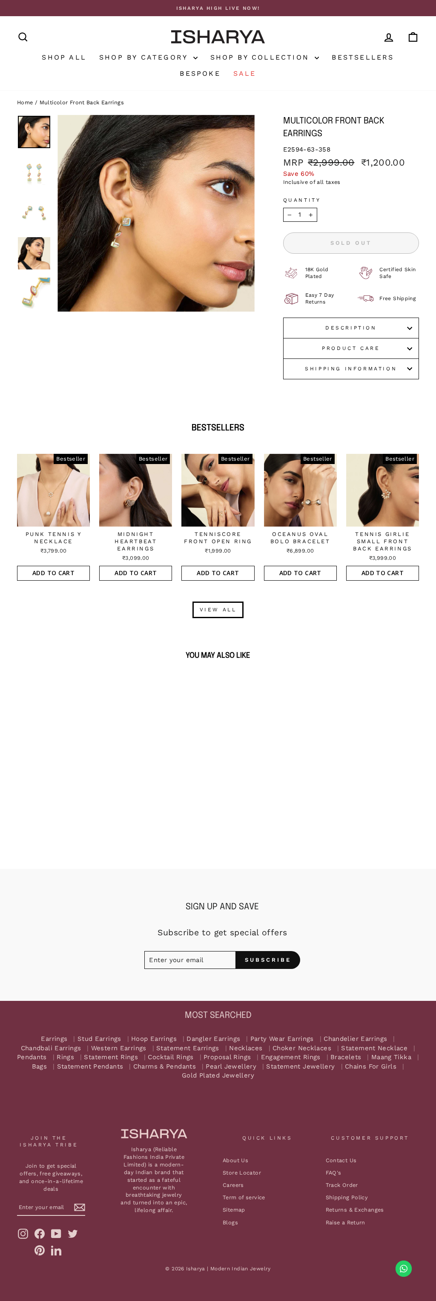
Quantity (302, 200)
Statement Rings (111, 1057)
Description (351, 328)
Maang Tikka (391, 1057)
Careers (233, 1185)
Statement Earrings (187, 1048)
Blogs (230, 1222)
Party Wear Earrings (282, 1039)
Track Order (342, 1185)
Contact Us (341, 1160)
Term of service (244, 1197)
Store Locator (242, 1172)
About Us (235, 1160)
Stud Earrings (99, 1039)
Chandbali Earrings (51, 1048)
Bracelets (345, 1057)
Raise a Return (345, 1222)
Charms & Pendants (164, 1066)
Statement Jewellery (300, 1066)
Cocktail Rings (170, 1057)
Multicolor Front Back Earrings (82, 102)
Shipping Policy (347, 1197)
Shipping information (351, 369)
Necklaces (245, 1048)
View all (218, 610)
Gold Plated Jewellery (218, 1075)
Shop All (64, 57)
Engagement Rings (291, 1057)
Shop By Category (145, 57)
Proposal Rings (227, 1057)
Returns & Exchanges (355, 1209)
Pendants (32, 1057)
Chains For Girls (370, 1066)
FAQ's (333, 1172)
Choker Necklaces (301, 1048)
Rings (65, 1057)
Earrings (54, 1039)
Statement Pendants (90, 1066)
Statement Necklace (374, 1048)
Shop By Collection (261, 57)
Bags (39, 1066)
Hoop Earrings (154, 1039)
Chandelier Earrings (355, 1039)
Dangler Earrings (213, 1039)
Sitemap (234, 1209)
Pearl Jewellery (231, 1066)
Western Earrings (118, 1048)
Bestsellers (363, 57)
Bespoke (200, 73)
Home (25, 102)
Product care (351, 348)
